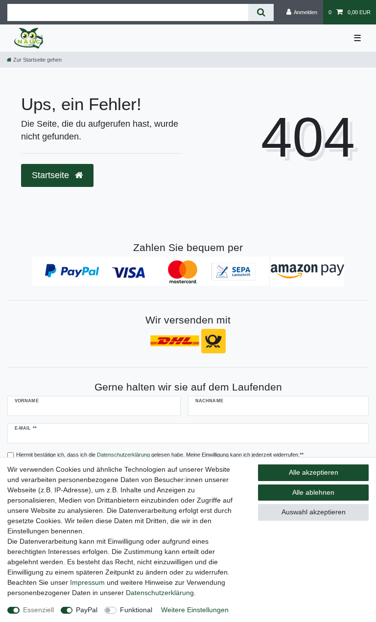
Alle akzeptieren (313, 472)
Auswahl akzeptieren (314, 512)
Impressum (87, 582)
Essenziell (38, 610)
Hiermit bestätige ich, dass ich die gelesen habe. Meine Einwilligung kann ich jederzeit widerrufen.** (160, 455)
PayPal (86, 610)
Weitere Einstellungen (195, 610)
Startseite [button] (51, 175)
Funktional (136, 610)
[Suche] (260, 12)
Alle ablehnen (313, 492)
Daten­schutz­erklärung (160, 593)
